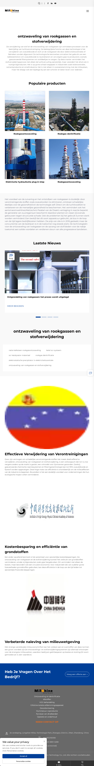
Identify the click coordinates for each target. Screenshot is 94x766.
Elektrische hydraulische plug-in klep (25, 182)
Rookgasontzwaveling (25, 134)
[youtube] (55, 3)
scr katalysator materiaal (19, 355)
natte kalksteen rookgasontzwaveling (25, 350)
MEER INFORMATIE (25, 111)
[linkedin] (52, 3)
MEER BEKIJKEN (15, 306)
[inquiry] (90, 373)
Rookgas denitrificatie (69, 134)
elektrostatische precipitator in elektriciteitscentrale (31, 360)
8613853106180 (49, 738)
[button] (38, 317)
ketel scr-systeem (53, 350)
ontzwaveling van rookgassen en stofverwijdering (30, 365)
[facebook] (48, 3)
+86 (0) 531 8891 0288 (49, 742)
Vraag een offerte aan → (77, 674)
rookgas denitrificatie (44, 355)
